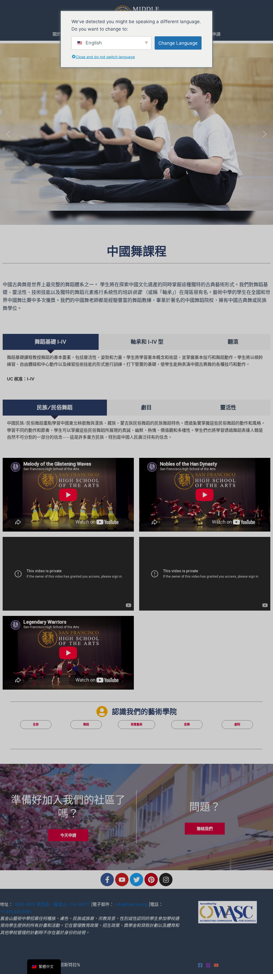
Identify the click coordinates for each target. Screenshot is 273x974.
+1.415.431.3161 (15, 911)
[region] (136, 134)
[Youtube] (216, 965)
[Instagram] (208, 965)
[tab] (51, 342)
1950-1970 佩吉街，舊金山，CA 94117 (52, 904)
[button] (8, 134)
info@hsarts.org (131, 904)
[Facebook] (200, 965)
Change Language (178, 42)
